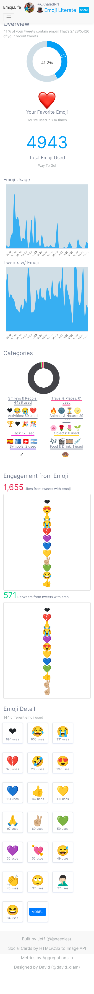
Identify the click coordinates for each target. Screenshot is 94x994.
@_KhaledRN (48, 4)
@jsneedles (59, 938)
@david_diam (65, 967)
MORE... (38, 912)
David (44, 967)
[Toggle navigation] (8, 17)
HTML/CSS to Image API (62, 948)
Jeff (41, 938)
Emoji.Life (12, 7)
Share (84, 10)
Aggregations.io (57, 957)
